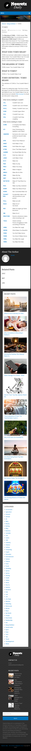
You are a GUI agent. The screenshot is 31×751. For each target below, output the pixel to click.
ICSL (4, 117)
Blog (6, 528)
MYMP (5, 188)
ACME (5, 124)
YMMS (5, 242)
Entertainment (9, 556)
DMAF (5, 143)
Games (7, 571)
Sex (6, 622)
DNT (3, 278)
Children (7, 545)
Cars (6, 535)
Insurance (8, 589)
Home (7, 582)
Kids (6, 592)
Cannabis (8, 533)
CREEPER (6, 134)
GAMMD (5, 152)
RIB (4, 213)
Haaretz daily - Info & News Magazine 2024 (12, 745)
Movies (7, 608)
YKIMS (5, 236)
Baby (6, 521)
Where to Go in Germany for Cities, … (18, 675)
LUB (3, 283)
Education (8, 554)
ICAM (4, 111)
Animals (7, 516)
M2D (4, 164)
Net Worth (8, 613)
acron (4, 30)
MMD (4, 175)
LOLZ (3, 273)
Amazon (7, 514)
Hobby (7, 580)
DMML (5, 146)
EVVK (5, 105)
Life (6, 596)
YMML (5, 239)
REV (4, 208)
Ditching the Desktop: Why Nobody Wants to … (18, 690)
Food (6, 563)
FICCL (5, 108)
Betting (7, 526)
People (7, 615)
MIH (4, 169)
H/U (4, 155)
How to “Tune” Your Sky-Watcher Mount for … (18, 706)
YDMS (5, 233)
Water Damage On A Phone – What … (18, 698)
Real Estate (8, 618)
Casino (7, 538)
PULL (4, 201)
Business (7, 531)
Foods (7, 566)
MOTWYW (6, 181)
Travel (7, 639)
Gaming (7, 575)
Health (7, 578)
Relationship (8, 620)
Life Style (8, 599)
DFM (4, 140)
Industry (7, 587)
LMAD (5, 158)
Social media (9, 627)
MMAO (5, 172)
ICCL (4, 114)
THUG (5, 221)
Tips (6, 636)
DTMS (5, 149)
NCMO (5, 191)
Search (15, 718)
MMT (4, 178)
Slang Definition (9, 625)
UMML (5, 227)
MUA (4, 186)
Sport (7, 629)
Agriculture (8, 512)
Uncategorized (9, 641)
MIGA (4, 166)
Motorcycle (8, 606)
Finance (7, 561)
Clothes (7, 547)
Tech (6, 634)
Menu (2, 13)
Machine (7, 601)
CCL (4, 102)
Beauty (7, 523)
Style (6, 632)
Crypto (7, 552)
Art (6, 519)
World (7, 644)
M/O (4, 161)
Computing (8, 549)
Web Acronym (20, 94)
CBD (6, 540)
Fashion (7, 559)
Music (7, 611)
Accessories (8, 509)
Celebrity (8, 542)
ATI (4, 129)
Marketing (8, 603)
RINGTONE (6, 216)
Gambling (8, 568)
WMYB (5, 230)
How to (7, 585)
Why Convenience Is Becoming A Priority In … (18, 682)
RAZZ (5, 204)
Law (6, 594)
